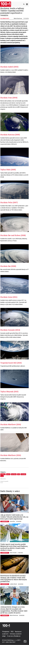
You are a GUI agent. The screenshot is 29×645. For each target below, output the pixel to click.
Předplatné (5, 631)
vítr (2, 476)
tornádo (23, 474)
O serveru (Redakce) (13, 636)
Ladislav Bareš (13, 584)
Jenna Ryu (12, 521)
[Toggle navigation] (27, 4)
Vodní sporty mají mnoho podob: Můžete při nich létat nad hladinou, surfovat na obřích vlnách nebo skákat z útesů (14, 547)
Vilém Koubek (13, 552)
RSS (12, 631)
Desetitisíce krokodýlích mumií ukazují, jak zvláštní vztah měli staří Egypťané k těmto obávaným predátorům (13, 578)
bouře (8, 474)
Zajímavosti (5, 521)
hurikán (13, 474)
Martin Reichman (18, 18)
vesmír (3, 474)
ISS (19, 474)
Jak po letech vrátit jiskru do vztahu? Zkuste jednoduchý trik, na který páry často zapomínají (14, 517)
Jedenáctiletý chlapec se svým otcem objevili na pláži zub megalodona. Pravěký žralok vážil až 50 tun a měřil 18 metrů (13, 610)
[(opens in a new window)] (25, 636)
